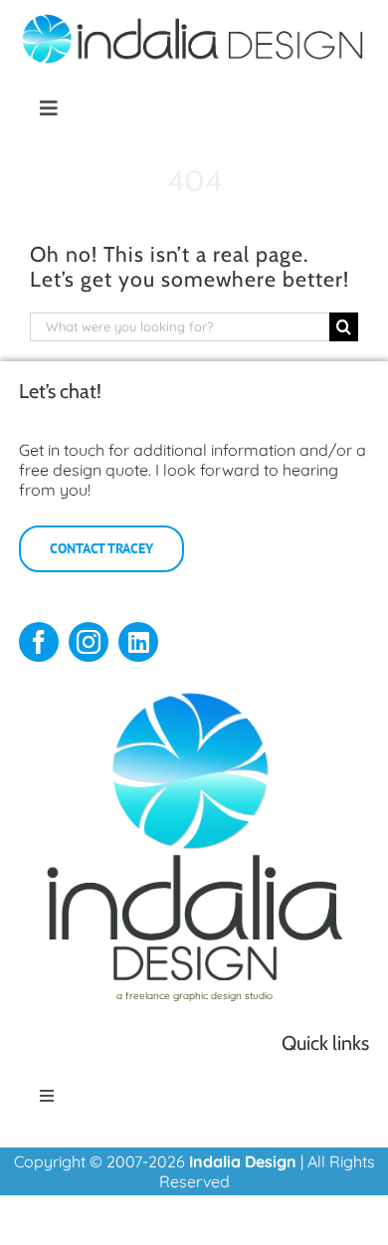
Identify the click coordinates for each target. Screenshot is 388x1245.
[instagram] (88, 642)
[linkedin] (138, 642)
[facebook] (39, 642)
